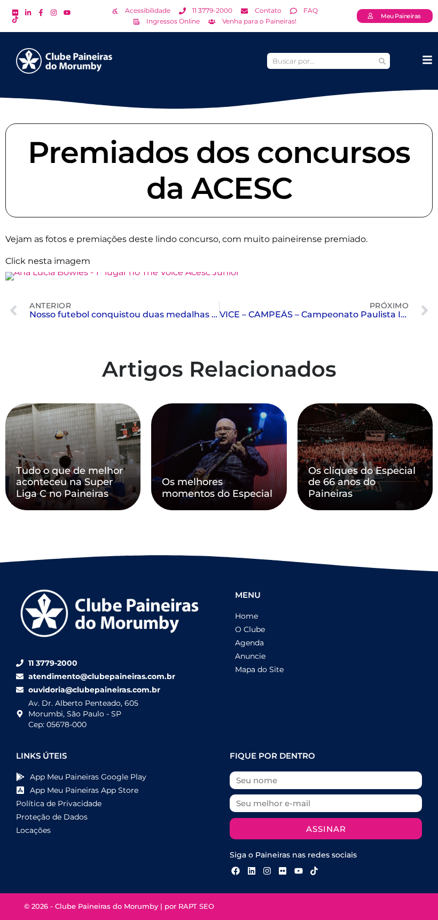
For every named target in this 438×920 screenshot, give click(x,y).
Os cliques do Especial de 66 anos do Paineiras (362, 482)
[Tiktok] (314, 871)
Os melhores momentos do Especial (217, 488)
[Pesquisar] (382, 61)
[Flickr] (282, 871)
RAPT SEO (196, 906)
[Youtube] (298, 871)
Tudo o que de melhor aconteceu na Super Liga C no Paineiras (69, 482)
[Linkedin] (251, 871)
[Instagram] (267, 871)
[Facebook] (235, 871)
